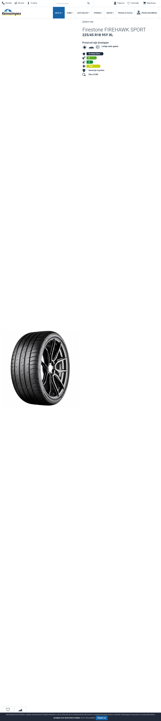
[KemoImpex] (12, 12)
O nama (34, 3)
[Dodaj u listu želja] (8, 709)
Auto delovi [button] (82, 13)
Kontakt (9, 3)
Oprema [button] (97, 13)
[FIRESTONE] (87, 22)
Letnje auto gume (110, 46)
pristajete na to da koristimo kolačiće (67, 718)
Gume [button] (69, 13)
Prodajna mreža (149, 13)
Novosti (21, 3)
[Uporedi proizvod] (20, 709)
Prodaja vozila (125, 13)
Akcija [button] (58, 13)
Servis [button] (109, 13)
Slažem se (101, 718)
